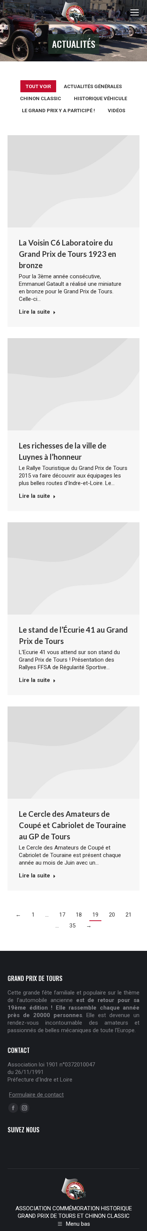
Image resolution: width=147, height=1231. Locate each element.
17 (62, 914)
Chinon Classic (40, 98)
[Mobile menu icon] (134, 12)
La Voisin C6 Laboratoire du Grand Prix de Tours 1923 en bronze (67, 254)
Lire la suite (34, 311)
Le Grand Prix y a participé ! (58, 110)
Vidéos (116, 110)
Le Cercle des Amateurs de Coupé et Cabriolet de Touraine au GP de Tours (72, 825)
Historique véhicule (100, 98)
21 (129, 914)
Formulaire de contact (36, 1094)
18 (79, 914)
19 (95, 914)
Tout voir (38, 86)
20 (112, 914)
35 (72, 925)
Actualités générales (93, 86)
